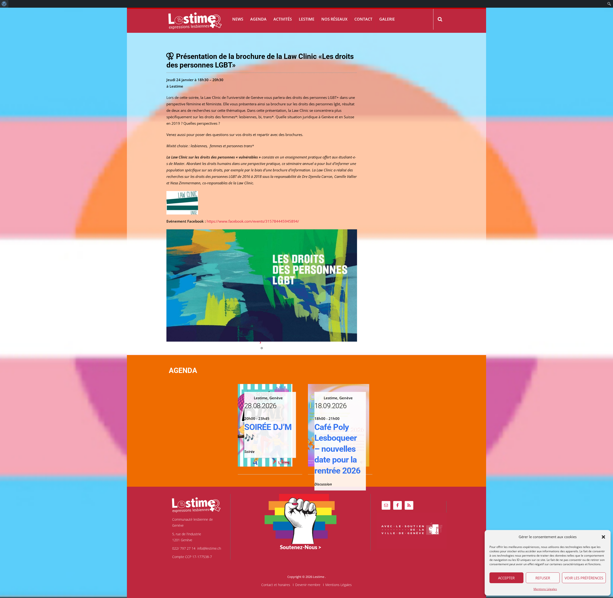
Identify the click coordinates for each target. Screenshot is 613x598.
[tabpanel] (261, 285)
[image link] (261, 285)
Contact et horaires (275, 585)
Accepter (506, 577)
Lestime (306, 19)
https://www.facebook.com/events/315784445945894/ (253, 221)
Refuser (542, 577)
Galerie (387, 19)
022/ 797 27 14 (183, 548)
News (237, 19)
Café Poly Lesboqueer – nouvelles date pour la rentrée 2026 (337, 449)
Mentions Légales (545, 589)
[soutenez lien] (300, 518)
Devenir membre (307, 585)
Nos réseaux (334, 19)
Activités (282, 19)
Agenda (258, 19)
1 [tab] (261, 348)
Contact (363, 19)
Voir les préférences (584, 577)
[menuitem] (4, 4)
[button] (603, 537)
